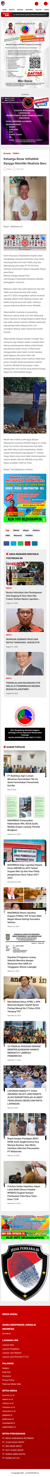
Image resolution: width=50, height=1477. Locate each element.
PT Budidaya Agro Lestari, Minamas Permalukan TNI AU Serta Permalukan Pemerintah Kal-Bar (23, 780)
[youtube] (20, 1319)
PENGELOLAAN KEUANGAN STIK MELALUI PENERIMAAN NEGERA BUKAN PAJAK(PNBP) (23, 686)
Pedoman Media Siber (11, 1384)
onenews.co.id (8, 1407)
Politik (39, 10)
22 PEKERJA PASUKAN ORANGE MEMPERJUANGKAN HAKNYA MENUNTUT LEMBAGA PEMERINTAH (24, 1051)
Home (4, 10)
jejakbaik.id (7, 1415)
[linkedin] (35, 543)
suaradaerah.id (8, 1423)
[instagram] (17, 1319)
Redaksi (5, 1368)
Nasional (29, 10)
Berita (11, 10)
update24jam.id (8, 1427)
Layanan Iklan (8, 1345)
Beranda (7, 153)
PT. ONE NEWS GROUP (12, 1446)
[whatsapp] (20, 543)
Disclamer (6, 1376)
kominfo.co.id (8, 1395)
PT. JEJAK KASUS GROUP (13, 1442)
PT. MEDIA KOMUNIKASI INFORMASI (18, 1438)
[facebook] (6, 543)
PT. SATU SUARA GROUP (12, 1450)
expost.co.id (7, 1399)
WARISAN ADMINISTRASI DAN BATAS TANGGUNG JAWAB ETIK (22, 641)
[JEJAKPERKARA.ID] (3, 6)
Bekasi (9, 588)
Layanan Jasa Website (11, 1353)
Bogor (26, 530)
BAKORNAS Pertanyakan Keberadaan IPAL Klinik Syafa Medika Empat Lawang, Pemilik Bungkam (23, 825)
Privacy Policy (8, 1380)
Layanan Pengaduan (10, 1349)
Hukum (37, 530)
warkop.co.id (7, 1403)
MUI (8, 535)
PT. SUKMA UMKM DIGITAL (14, 1454)
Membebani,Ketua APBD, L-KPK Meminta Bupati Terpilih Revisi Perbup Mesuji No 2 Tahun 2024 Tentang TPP (23, 1006)
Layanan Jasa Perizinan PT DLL (15, 1357)
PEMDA (16, 153)
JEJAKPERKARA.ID (32, 1473)
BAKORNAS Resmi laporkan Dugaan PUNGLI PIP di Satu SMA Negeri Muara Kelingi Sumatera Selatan (24, 917)
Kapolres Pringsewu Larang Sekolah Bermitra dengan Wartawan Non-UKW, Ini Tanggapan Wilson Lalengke (22, 962)
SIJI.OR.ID (6, 1334)
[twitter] (13, 543)
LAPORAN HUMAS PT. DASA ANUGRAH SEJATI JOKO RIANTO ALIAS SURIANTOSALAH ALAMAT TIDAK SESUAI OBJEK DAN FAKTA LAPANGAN (25, 1097)
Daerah (20, 10)
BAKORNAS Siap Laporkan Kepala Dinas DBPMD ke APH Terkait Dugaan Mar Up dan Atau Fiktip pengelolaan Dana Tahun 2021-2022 (24, 871)
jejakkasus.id (8, 1419)
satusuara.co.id (9, 1411)
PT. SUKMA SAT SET (11, 1458)
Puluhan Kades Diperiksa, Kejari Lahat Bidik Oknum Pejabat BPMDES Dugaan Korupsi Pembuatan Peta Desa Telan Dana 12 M (23, 1193)
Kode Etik (6, 1372)
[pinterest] (28, 543)
